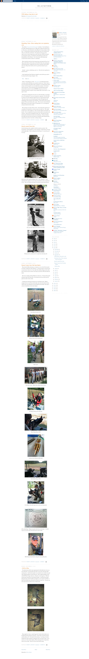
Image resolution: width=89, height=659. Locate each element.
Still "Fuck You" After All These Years (60, 110)
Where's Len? (56, 144)
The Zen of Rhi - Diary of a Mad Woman (60, 208)
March (56, 277)
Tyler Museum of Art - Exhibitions (58, 219)
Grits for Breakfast (57, 112)
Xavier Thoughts (57, 226)
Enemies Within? (56, 191)
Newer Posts (24, 649)
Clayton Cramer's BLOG (58, 88)
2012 (55, 283)
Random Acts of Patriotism (59, 175)
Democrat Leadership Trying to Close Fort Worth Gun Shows (60, 56)
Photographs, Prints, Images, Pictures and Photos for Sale (59, 167)
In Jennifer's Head (57, 128)
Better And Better (57, 72)
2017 (55, 240)
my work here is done (57, 196)
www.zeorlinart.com (57, 224)
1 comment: (42, 119)
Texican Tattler (57, 192)
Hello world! (56, 202)
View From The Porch (58, 221)
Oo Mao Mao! (56, 147)
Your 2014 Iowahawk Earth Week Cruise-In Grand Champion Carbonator (60, 138)
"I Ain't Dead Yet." (57, 104)
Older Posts (48, 649)
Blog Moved (56, 176)
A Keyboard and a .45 (58, 54)
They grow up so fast (57, 161)
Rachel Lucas (56, 172)
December (57, 249)
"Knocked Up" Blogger (57, 132)
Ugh (54, 199)
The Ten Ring (56, 204)
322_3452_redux (56, 86)
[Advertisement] (32, 31)
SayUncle (55, 181)
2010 (55, 287)
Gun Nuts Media (57, 116)
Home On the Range (57, 120)
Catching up (56, 185)
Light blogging (56, 182)
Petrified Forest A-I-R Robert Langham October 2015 (58, 232)
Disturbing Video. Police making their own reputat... (60, 258)
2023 (55, 238)
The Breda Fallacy (57, 195)
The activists (37, 81)
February (56, 279)
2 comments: (42, 18)
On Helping (56, 129)
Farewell (55, 170)
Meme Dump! (56, 222)
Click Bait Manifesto (57, 188)
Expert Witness (57, 103)
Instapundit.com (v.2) (58, 134)
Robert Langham (62, 32)
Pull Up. (55, 73)
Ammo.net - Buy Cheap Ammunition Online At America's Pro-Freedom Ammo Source (60, 62)
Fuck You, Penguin (57, 109)
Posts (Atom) (29, 652)
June (56, 272)
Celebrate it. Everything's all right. (59, 107)
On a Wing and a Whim (58, 163)
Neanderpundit (56, 151)
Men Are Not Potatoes (58, 146)
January (56, 281)
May (56, 274)
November (57, 251)
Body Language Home (58, 75)
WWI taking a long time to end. (30, 14)
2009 (55, 288)
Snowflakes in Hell (57, 189)
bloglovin (55, 101)
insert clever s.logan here (58, 131)
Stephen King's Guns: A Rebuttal (59, 205)
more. (28, 78)
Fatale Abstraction (57, 106)
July (56, 270)
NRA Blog (56, 158)
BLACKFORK (45, 6)
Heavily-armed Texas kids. (28, 126)
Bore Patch (56, 77)
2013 (55, 247)
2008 (55, 290)
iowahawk (55, 136)
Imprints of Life (56, 121)
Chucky (55, 152)
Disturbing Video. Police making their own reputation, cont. (35, 44)
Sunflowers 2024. (57, 179)
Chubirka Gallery (57, 85)
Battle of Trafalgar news (58, 78)
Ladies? (55, 173)
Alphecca (55, 58)
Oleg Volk (56, 160)
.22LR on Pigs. (25, 568)
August (56, 268)
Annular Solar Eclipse (57, 213)
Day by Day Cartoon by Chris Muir (59, 98)
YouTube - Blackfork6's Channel (60, 230)
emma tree (56, 100)
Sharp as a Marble (57, 184)
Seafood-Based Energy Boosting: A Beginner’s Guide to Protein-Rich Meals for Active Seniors (59, 125)
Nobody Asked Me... (57, 155)
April (56, 275)
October (56, 253)
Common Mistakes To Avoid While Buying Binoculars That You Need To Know (60, 82)
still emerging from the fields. (31, 16)
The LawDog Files (57, 198)
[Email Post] (46, 18)
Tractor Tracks (57, 215)
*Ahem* (55, 216)
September (57, 254)
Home (36, 649)
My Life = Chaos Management (59, 149)
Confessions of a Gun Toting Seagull (59, 93)
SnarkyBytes (56, 187)
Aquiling (55, 65)
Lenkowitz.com (56, 143)
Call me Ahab (56, 80)
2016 (55, 242)
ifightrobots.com (57, 123)
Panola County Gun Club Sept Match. (31, 265)
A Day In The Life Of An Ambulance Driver (58, 52)
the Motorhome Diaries (58, 201)
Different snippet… (57, 156)
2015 (55, 244)
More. (23, 78)
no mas (55, 153)
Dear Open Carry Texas (57, 194)
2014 (55, 246)
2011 (55, 285)
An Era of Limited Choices (58, 164)
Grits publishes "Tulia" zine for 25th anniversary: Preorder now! (60, 114)
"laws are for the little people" (32, 47)
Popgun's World (57, 169)
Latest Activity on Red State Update (59, 140)
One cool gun (56, 66)
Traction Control (57, 212)
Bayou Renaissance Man (58, 68)
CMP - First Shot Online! (58, 90)
